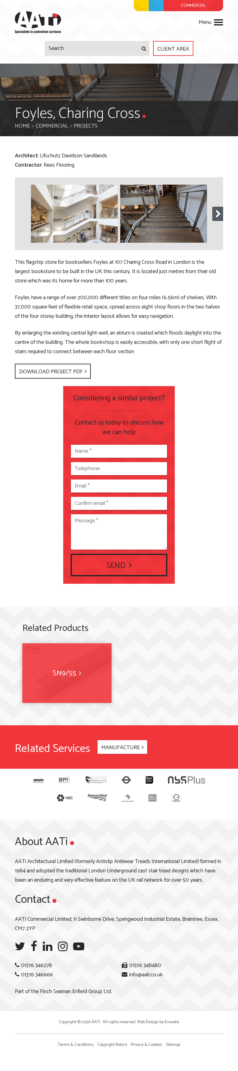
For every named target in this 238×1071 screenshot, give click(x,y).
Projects (86, 126)
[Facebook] (34, 947)
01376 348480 (145, 965)
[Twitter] (20, 947)
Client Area (173, 49)
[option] (74, 214)
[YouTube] (78, 947)
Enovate (172, 1022)
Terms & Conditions (76, 1044)
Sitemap (173, 1044)
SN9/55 (64, 673)
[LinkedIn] (47, 947)
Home (22, 126)
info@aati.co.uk (146, 974)
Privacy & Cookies (146, 1044)
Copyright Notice (112, 1044)
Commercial (52, 126)
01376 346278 (36, 965)
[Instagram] (63, 947)
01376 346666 (37, 974)
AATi (38, 22)
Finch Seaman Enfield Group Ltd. (76, 991)
